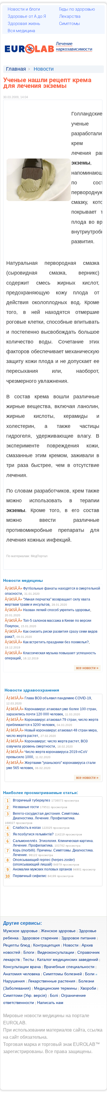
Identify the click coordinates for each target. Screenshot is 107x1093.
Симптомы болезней (62, 974)
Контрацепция (46, 945)
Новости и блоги (24, 9)
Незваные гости (26, 807)
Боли (89, 974)
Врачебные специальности (69, 966)
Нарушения (14, 981)
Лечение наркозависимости (74, 46)
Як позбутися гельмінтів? (33, 834)
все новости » (87, 668)
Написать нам (50, 1002)
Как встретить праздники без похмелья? (56, 642)
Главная (16, 69)
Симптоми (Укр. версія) (25, 995)
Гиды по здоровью (77, 9)
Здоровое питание (78, 938)
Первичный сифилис (30, 876)
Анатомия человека (21, 974)
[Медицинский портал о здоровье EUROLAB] (29, 57)
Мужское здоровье (20, 930)
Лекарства (70, 16)
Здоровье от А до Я (27, 16)
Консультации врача (22, 966)
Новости (70, 945)
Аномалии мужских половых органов (42, 869)
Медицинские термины (55, 988)
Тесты (28, 959)
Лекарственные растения (51, 981)
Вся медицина (21, 30)
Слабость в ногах (27, 828)
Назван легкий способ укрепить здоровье (56, 610)
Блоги (28, 952)
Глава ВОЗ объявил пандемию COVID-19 (58, 698)
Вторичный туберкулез (31, 800)
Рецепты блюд (16, 945)
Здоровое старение (40, 938)
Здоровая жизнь (24, 23)
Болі (54, 995)
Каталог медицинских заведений (67, 959)
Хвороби (88, 988)
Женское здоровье (58, 930)
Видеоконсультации (55, 952)
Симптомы (69, 23)
